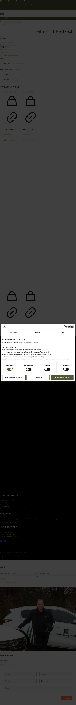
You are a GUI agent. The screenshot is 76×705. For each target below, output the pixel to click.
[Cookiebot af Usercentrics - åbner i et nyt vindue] (65, 326)
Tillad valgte (38, 377)
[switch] (28, 369)
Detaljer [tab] (38, 332)
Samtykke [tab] (13, 332)
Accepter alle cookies (62, 377)
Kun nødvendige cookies (13, 377)
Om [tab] (63, 332)
